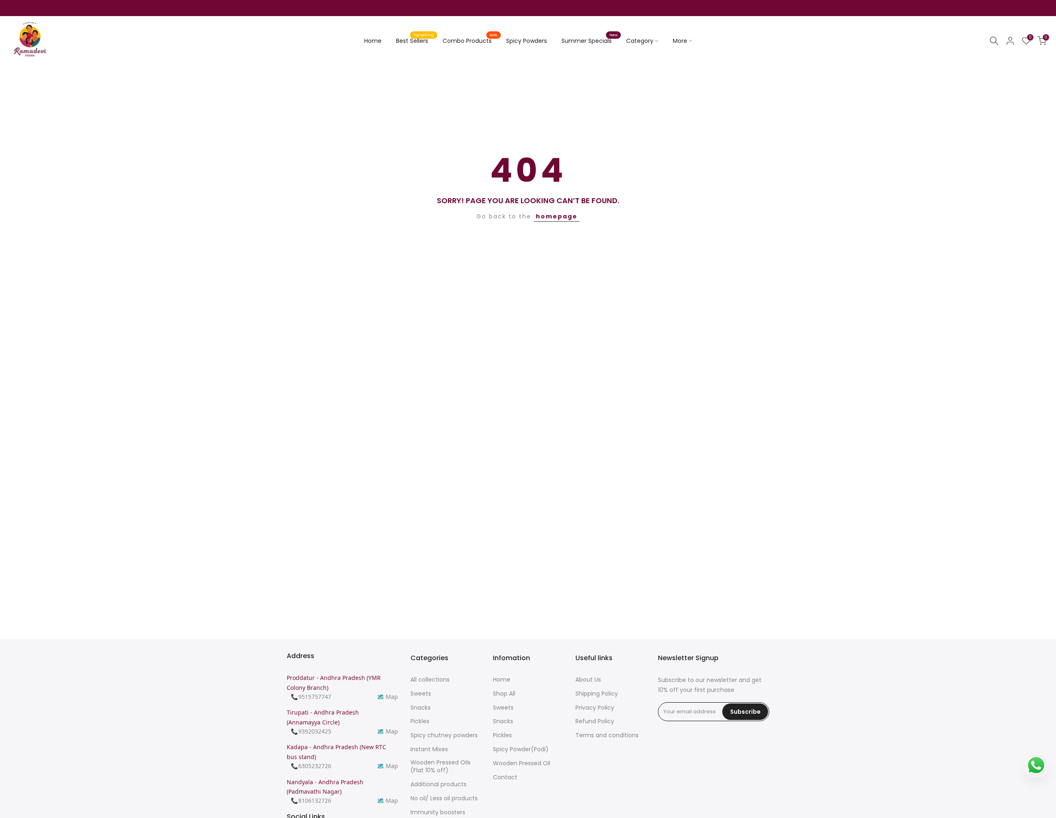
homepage (557, 216)
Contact (505, 777)
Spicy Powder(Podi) (521, 749)
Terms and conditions (607, 735)
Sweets (420, 693)
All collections (430, 680)
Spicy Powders (526, 41)
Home (373, 41)
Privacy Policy (594, 707)
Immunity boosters (437, 812)
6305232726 (314, 765)
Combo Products (470, 40)
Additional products (438, 784)
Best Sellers (415, 40)
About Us (588, 680)
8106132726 (314, 800)
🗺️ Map (387, 696)
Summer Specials (589, 40)
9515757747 (314, 696)
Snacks (420, 707)
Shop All (504, 693)
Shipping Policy (596, 693)
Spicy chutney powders (444, 735)
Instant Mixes (429, 749)
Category (639, 41)
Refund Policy (594, 721)
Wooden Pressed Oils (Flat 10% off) (440, 766)
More (680, 41)
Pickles (419, 721)
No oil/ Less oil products (444, 798)
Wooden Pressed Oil (521, 763)
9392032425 (314, 731)
